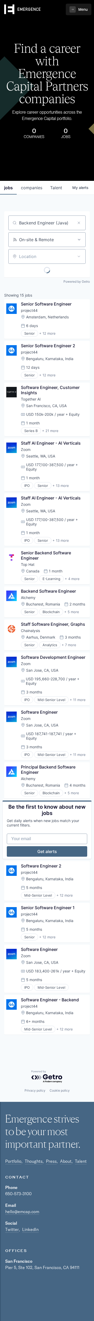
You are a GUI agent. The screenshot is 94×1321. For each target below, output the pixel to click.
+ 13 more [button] (60, 485)
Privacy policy (35, 1090)
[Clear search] (79, 223)
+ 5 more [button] (71, 612)
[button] (78, 9)
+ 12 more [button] (47, 333)
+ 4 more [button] (72, 579)
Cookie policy (60, 1090)
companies (31, 187)
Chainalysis (30, 630)
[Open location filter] (79, 256)
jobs (8, 187)
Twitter (12, 1229)
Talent (81, 1161)
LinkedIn (30, 1229)
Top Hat (27, 564)
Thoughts (34, 1161)
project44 (29, 310)
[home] (22, 9)
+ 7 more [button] (69, 645)
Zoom (26, 449)
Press (51, 1161)
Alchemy (28, 597)
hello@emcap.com (22, 1211)
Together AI (31, 399)
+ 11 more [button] (78, 700)
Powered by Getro (76, 281)
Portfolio (13, 1161)
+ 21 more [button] (50, 431)
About (66, 1161)
